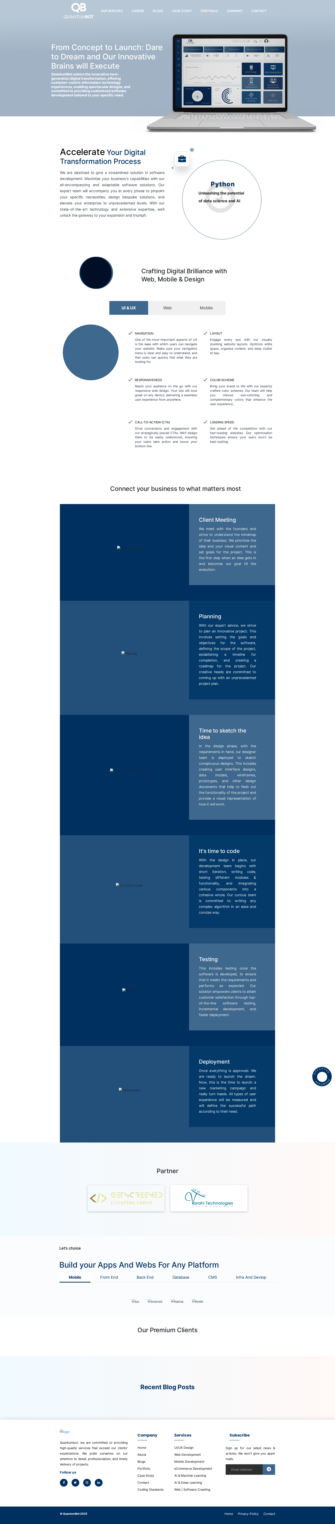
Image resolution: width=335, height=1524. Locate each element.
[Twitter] (75, 1482)
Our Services (112, 11)
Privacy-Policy (248, 1514)
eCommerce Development (193, 1468)
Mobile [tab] (206, 307)
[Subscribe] (269, 1469)
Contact (259, 11)
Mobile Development (189, 1461)
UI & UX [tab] (129, 307)
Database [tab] (181, 1277)
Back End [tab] (145, 1277)
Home (141, 1448)
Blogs (158, 11)
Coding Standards (150, 1489)
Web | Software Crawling (192, 1489)
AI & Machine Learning (190, 1475)
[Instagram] (87, 1482)
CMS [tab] (212, 1277)
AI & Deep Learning (188, 1482)
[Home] (79, 13)
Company (235, 11)
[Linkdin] (99, 1482)
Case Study (182, 11)
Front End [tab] (109, 1277)
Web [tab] (167, 307)
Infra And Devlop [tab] (251, 1277)
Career (138, 11)
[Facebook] (64, 1482)
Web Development (187, 1455)
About (141, 1455)
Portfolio (209, 11)
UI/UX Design (183, 1448)
